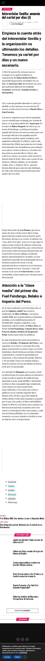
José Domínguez (17, 24)
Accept (7, 657)
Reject (17, 657)
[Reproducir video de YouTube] (22, 214)
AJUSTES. (23, 653)
